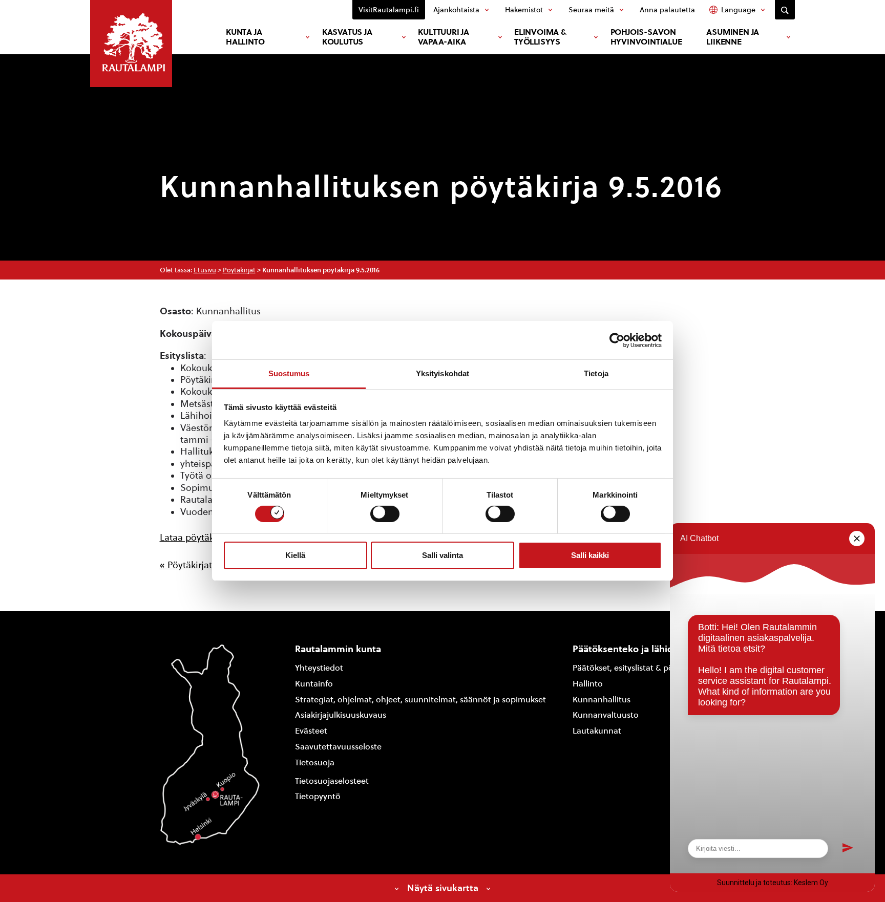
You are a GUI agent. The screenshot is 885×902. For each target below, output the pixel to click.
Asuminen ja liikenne (732, 37)
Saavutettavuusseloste (338, 746)
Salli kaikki (590, 555)
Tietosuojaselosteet (332, 781)
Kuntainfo (314, 684)
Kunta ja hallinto (245, 37)
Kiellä (295, 555)
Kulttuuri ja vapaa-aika (443, 37)
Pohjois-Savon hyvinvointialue (646, 37)
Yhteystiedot (319, 668)
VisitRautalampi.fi (389, 9)
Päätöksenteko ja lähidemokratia (646, 648)
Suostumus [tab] (289, 373)
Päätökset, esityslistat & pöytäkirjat (638, 668)
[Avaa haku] (785, 9)
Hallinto (588, 684)
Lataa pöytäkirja (193, 537)
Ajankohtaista (456, 9)
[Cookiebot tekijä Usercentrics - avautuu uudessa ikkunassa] (617, 340)
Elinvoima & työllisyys (540, 37)
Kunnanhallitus (601, 699)
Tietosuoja (314, 762)
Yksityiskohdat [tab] (442, 373)
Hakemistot (524, 9)
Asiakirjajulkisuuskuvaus (340, 715)
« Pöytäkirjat (186, 565)
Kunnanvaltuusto (606, 715)
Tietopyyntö (318, 796)
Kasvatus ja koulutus (347, 37)
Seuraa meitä (591, 9)
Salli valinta (442, 555)
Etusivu (205, 270)
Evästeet (311, 731)
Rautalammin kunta (338, 648)
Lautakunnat (597, 731)
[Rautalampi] (131, 43)
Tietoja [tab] (596, 373)
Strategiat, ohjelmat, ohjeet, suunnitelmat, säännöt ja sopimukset (420, 699)
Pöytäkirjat (239, 270)
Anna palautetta (667, 9)
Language (738, 9)
